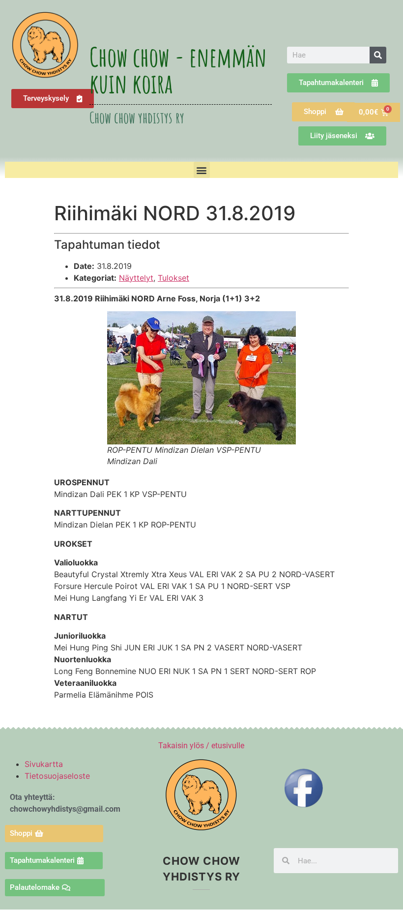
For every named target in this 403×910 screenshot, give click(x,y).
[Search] (378, 55)
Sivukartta (44, 764)
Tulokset (173, 278)
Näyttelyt (136, 278)
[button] (202, 170)
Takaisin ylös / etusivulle (201, 745)
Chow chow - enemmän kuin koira (178, 70)
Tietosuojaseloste (57, 776)
